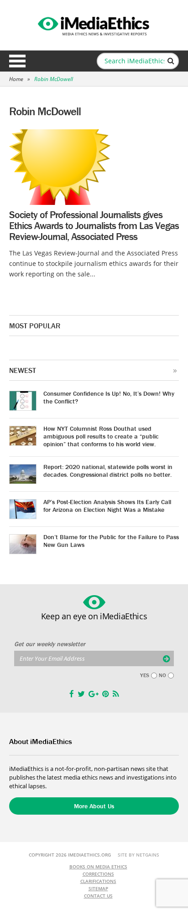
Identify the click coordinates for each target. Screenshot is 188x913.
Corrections (98, 874)
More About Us (94, 806)
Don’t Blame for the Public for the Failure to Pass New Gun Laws (111, 541)
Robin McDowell (53, 79)
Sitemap (98, 888)
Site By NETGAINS (138, 855)
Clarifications (98, 881)
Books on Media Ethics (98, 866)
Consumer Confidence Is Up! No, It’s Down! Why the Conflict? (108, 397)
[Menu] (17, 61)
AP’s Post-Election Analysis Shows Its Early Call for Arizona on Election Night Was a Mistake (107, 506)
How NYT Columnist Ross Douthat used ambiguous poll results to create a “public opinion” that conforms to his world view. (101, 436)
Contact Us (98, 896)
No (162, 675)
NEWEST (22, 370)
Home (16, 79)
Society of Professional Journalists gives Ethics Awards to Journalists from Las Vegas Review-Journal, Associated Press (94, 226)
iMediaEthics (94, 24)
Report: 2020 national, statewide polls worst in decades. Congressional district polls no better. (107, 471)
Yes (144, 675)
